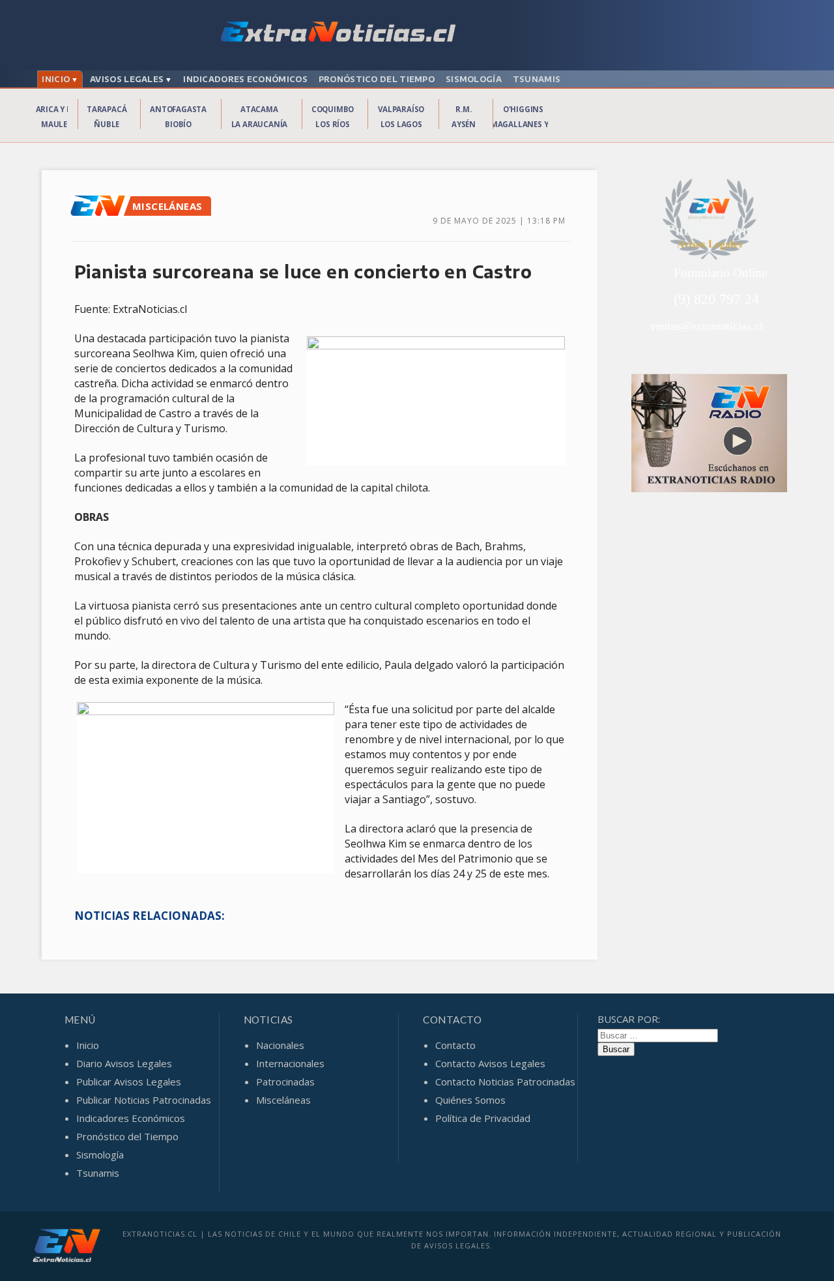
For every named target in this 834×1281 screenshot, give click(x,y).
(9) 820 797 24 (716, 299)
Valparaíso (401, 109)
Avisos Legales (127, 79)
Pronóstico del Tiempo (377, 79)
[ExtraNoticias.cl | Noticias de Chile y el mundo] (417, 33)
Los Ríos (332, 124)
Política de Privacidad (482, 1118)
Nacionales (280, 1045)
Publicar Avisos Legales (128, 1081)
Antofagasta (178, 109)
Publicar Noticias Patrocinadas (143, 1099)
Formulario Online (720, 273)
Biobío (178, 124)
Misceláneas (283, 1099)
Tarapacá (106, 109)
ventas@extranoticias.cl (706, 325)
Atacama (259, 109)
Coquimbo (332, 109)
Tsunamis (536, 79)
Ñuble (106, 124)
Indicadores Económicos (245, 79)
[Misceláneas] (101, 213)
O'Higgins (523, 109)
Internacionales (290, 1063)
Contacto (455, 1045)
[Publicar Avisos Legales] (709, 220)
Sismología (474, 79)
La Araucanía (259, 124)
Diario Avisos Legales (124, 1063)
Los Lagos (401, 124)
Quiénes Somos (470, 1099)
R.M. (463, 109)
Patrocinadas (285, 1081)
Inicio (56, 79)
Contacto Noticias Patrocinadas (505, 1081)
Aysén (464, 124)
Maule (54, 124)
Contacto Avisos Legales (490, 1063)
